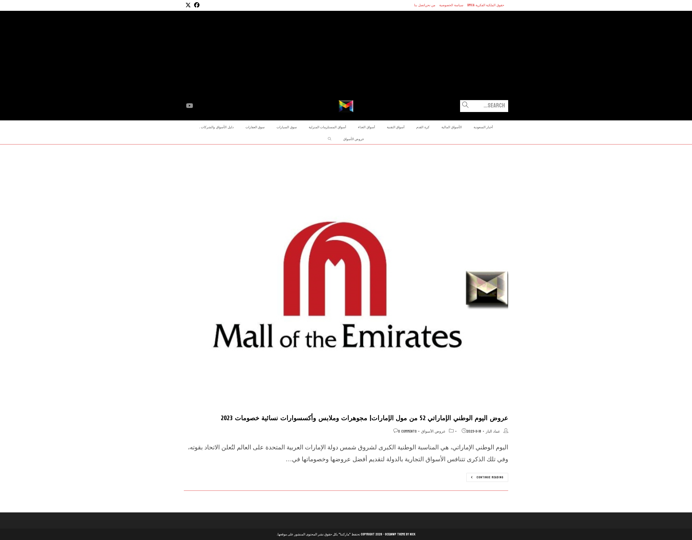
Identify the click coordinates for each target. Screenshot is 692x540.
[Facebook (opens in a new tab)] (195, 5)
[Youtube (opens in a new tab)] (189, 106)
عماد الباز (493, 431)
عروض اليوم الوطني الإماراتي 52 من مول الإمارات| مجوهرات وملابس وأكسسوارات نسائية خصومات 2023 (364, 418)
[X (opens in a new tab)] (188, 5)
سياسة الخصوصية (451, 5)
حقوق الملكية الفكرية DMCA (485, 5)
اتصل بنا (419, 5)
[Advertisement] (346, 59)
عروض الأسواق (433, 431)
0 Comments (407, 431)
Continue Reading (485, 478)
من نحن (430, 5)
